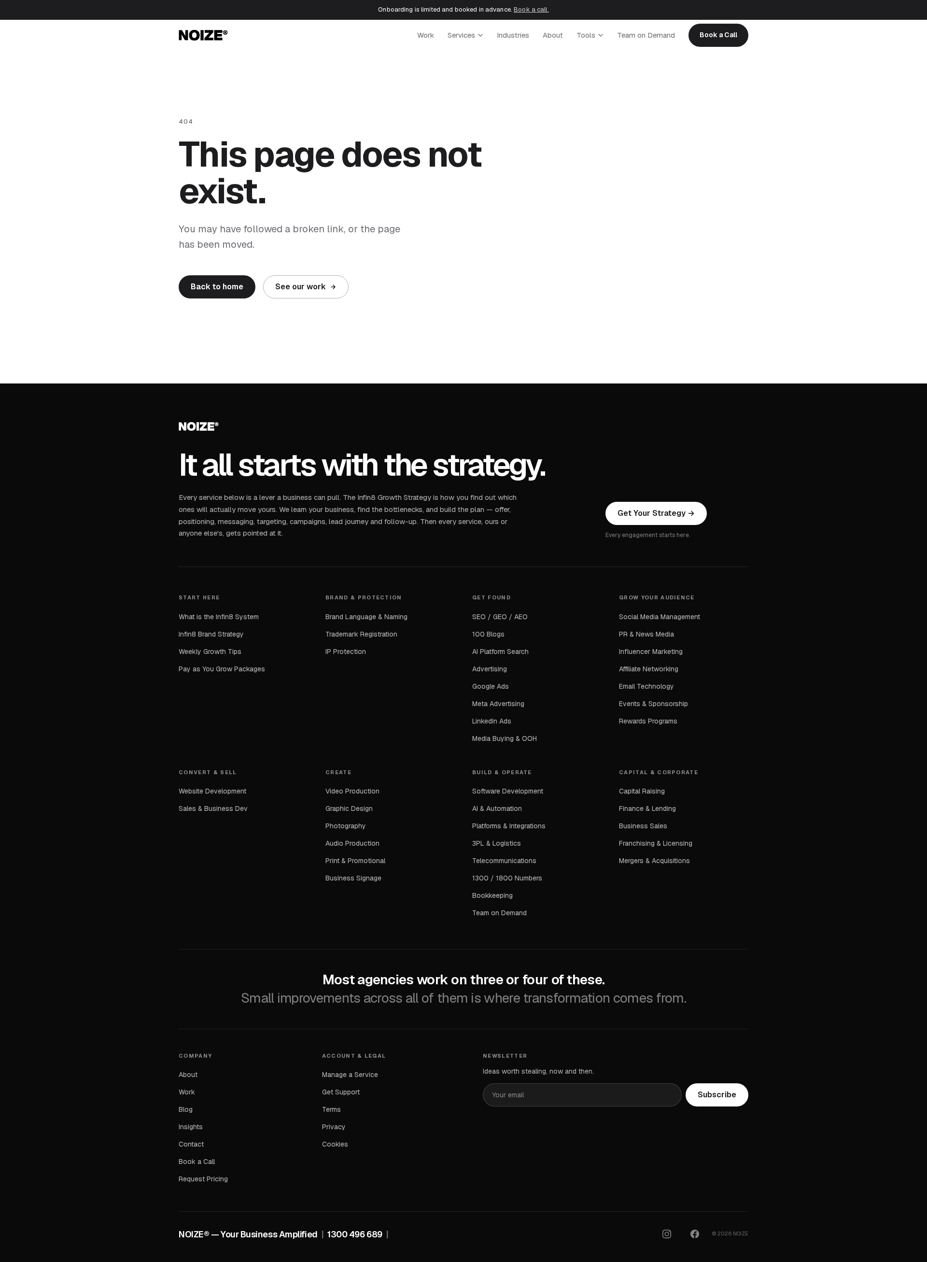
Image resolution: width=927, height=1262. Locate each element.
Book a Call (718, 34)
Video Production (352, 791)
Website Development (212, 791)
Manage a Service (350, 1074)
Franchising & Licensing (655, 843)
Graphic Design (349, 808)
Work (425, 35)
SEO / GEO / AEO (500, 616)
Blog (186, 1109)
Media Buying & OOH (504, 738)
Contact (191, 1144)
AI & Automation (497, 808)
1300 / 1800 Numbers (507, 878)
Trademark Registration (361, 634)
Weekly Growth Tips (210, 651)
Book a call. (531, 9)
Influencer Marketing (651, 651)
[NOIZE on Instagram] (666, 1234)
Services (461, 35)
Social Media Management (659, 616)
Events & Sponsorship (653, 703)
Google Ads (490, 686)
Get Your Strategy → (656, 513)
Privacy (334, 1126)
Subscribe (717, 1095)
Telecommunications (504, 860)
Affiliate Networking (648, 669)
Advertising (489, 669)
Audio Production (352, 843)
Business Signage (353, 878)
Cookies (335, 1144)
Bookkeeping (492, 895)
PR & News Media (646, 634)
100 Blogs (488, 634)
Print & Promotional (355, 860)
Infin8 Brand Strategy (211, 634)
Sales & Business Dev (213, 808)
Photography (345, 826)
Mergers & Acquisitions (654, 860)
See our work (300, 287)
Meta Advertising (498, 703)
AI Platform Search (500, 651)
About (553, 35)
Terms (331, 1109)
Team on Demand (646, 35)
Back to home (217, 287)
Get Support (341, 1092)
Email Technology (646, 686)
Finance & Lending (647, 808)
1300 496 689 (354, 1234)
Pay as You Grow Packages (222, 669)
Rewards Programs (648, 721)
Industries (513, 35)
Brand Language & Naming (366, 616)
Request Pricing (203, 1179)
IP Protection (345, 651)
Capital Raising (642, 791)
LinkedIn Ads (491, 721)
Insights (191, 1126)
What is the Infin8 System (219, 616)
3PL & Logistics (496, 843)
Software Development (507, 791)
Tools (585, 35)
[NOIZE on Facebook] (694, 1234)
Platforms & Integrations (509, 826)
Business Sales (643, 826)
